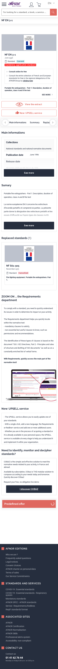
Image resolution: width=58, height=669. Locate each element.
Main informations (17, 122)
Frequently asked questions (18, 558)
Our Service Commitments (18, 576)
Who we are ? (12, 554)
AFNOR (9, 622)
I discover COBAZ (29, 489)
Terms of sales (12, 572)
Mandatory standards (16, 598)
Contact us (11, 654)
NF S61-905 (12, 265)
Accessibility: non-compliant (18, 640)
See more (46, 95)
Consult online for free (18, 72)
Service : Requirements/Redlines (20, 606)
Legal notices (12, 562)
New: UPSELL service (28, 112)
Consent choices (13, 565)
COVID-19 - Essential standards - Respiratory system (26, 594)
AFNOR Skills (12, 633)
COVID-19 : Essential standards (20, 589)
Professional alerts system (18, 637)
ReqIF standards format (17, 609)
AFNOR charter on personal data (21, 569)
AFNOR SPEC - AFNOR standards (21, 602)
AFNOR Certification (15, 626)
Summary (35, 122)
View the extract (33, 104)
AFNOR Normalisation (16, 630)
